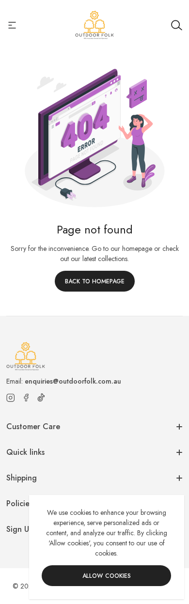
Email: (63, 381)
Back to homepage (95, 281)
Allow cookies (106, 576)
